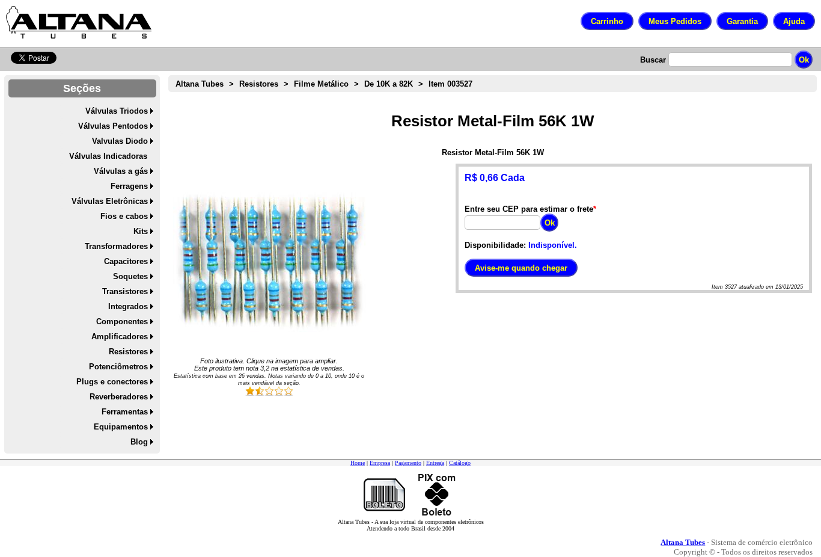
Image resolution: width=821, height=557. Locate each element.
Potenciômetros (118, 366)
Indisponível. (552, 245)
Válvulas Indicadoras (108, 156)
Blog (139, 441)
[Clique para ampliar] (269, 260)
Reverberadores (119, 396)
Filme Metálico (321, 83)
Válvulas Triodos (116, 110)
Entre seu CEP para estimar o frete (529, 209)
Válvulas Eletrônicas (110, 201)
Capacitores (126, 261)
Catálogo (460, 463)
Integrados (128, 306)
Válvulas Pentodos (113, 126)
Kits (140, 231)
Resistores (128, 351)
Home (357, 463)
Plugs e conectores (112, 381)
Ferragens (129, 186)
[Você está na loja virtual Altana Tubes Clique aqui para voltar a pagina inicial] (78, 22)
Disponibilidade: (495, 245)
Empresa (380, 463)
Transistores (125, 291)
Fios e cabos (124, 216)
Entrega (435, 463)
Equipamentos (121, 426)
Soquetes (130, 276)
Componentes (122, 321)
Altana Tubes (199, 83)
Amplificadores (119, 336)
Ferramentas (125, 411)
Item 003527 (450, 83)
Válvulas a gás (121, 171)
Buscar (653, 59)
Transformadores (116, 246)
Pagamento (408, 463)
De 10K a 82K (388, 83)
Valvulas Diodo (120, 141)
